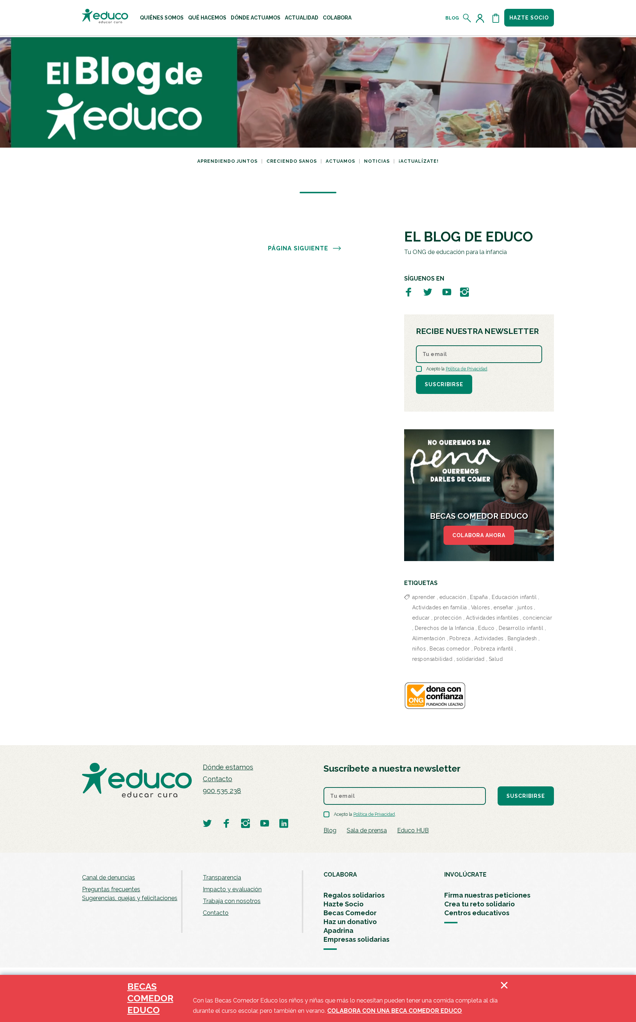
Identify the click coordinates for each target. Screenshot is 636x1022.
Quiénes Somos (162, 18)
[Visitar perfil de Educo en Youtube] (446, 291)
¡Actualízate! (419, 161)
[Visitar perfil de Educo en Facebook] (408, 291)
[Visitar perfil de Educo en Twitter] (427, 291)
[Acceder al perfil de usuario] (481, 18)
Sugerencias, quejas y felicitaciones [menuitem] (129, 898)
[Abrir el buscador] (467, 18)
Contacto (217, 779)
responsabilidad (432, 659)
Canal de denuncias (108, 877)
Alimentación (428, 638)
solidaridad (470, 659)
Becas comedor (450, 649)
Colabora (337, 18)
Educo (486, 628)
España (479, 597)
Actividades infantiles (492, 618)
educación (452, 597)
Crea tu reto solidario (479, 904)
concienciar (537, 618)
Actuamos (340, 161)
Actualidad (301, 18)
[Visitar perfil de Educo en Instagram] (464, 291)
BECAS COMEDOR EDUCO (150, 998)
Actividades (489, 638)
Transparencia (222, 877)
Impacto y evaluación (232, 889)
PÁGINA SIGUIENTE (298, 248)
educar (421, 618)
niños (419, 649)
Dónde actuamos (255, 18)
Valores (480, 607)
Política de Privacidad (466, 368)
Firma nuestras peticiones (487, 895)
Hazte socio (529, 18)
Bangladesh (522, 638)
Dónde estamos (228, 767)
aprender (423, 597)
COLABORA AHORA (478, 535)
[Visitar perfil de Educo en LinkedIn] (283, 823)
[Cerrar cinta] (504, 998)
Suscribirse (444, 384)
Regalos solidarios (354, 895)
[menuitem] (162, 17)
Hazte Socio (344, 904)
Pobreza (460, 638)
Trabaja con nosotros (232, 901)
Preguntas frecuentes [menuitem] (111, 889)
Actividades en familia (439, 607)
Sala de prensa (367, 830)
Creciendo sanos (291, 161)
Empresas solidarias (356, 939)
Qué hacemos (207, 18)
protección (448, 618)
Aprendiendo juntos (227, 161)
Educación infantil (514, 597)
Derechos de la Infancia (444, 628)
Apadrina (338, 930)
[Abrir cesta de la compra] (495, 18)
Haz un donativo (350, 922)
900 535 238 (222, 790)
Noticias (377, 161)
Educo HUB (413, 830)
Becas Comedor (350, 913)
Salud (496, 659)
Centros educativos (476, 913)
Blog (452, 18)
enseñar (503, 607)
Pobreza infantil (493, 649)
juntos (525, 607)
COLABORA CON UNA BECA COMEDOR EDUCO (394, 1010)
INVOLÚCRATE (465, 874)
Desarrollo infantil (521, 628)
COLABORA (340, 874)
